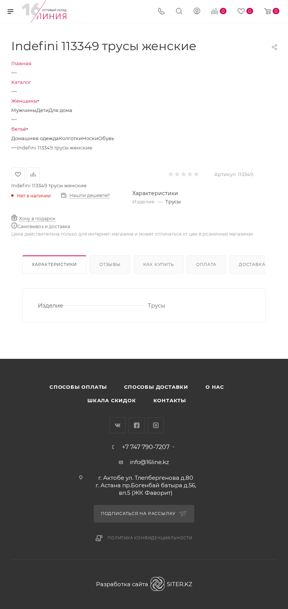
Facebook (137, 425)
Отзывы (110, 264)
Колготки (70, 138)
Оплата (206, 264)
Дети (42, 110)
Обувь (106, 138)
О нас (215, 387)
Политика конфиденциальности (150, 538)
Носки (90, 138)
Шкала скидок (111, 400)
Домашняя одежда (35, 138)
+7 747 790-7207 (146, 447)
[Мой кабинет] (197, 11)
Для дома (60, 110)
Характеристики (54, 264)
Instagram (156, 425)
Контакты (169, 400)
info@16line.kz (149, 462)
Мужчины (23, 110)
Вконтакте (118, 425)
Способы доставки (156, 387)
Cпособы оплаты (78, 387)
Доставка (252, 264)
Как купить (158, 264)
